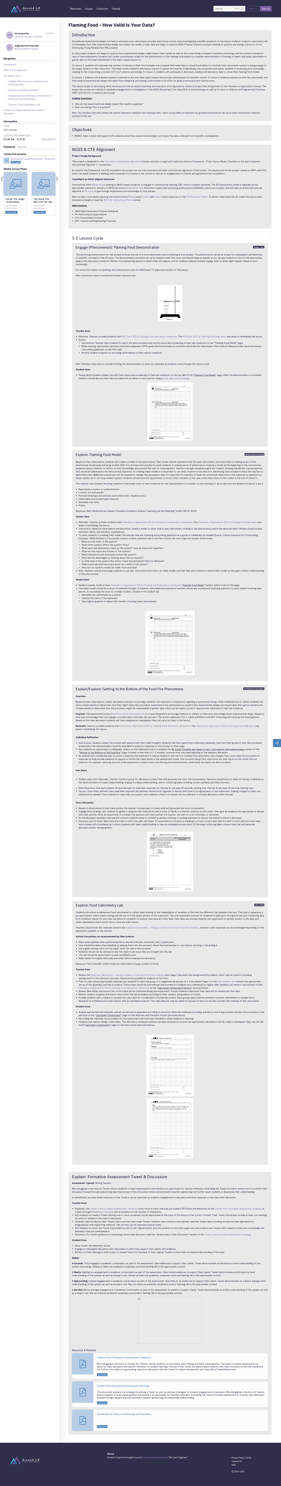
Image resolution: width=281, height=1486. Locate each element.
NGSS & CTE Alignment (16, 70)
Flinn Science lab (226, 981)
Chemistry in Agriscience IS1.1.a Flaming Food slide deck (227, 522)
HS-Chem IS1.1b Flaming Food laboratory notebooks (149, 336)
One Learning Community (155, 1457)
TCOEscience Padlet (196, 196)
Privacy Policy (238, 1457)
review (157, 196)
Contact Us (237, 1461)
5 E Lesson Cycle (12, 75)
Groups (89, 8)
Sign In (253, 8)
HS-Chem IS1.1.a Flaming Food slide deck (204, 336)
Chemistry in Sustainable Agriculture (123, 161)
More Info (47, 139)
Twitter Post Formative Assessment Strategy (238, 1208)
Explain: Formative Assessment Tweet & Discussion (24, 112)
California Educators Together (28, 36)
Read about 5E (134, 188)
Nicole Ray (19, 49)
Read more (98, 184)
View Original (31, 49)
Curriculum (102, 8)
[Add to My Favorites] (25, 174)
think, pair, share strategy (176, 378)
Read (132, 196)
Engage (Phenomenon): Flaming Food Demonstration (28, 83)
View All (22, 146)
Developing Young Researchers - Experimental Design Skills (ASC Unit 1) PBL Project (54, 158)
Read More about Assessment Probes (130, 713)
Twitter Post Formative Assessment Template (114, 1208)
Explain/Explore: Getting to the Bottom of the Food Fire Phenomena (30, 97)
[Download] (265, 1356)
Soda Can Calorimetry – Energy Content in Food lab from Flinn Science (162, 927)
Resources (75, 8)
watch (146, 196)
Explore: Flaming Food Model (23, 90)
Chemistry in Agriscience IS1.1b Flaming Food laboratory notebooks (157, 522)
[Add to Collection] (25, 178)
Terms (248, 1457)
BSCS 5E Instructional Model (118, 200)
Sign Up (266, 8)
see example (106, 1211)
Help (234, 1464)
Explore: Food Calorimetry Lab (24, 104)
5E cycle (89, 191)
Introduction (10, 64)
